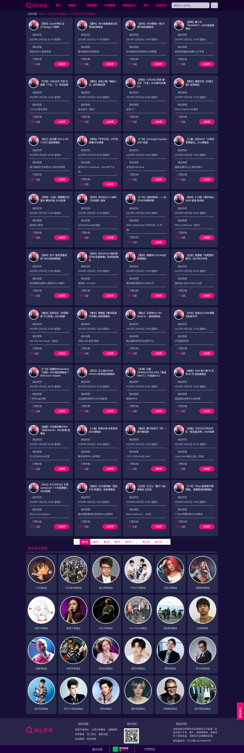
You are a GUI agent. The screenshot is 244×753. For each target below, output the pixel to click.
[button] (122, 749)
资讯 (146, 5)
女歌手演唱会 (98, 729)
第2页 (96, 541)
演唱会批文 (129, 5)
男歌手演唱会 (82, 729)
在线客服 (79, 738)
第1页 (85, 541)
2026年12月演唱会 (57, 13)
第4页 (117, 541)
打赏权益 (149, 749)
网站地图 (91, 738)
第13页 (146, 541)
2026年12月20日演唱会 (83, 13)
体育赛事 (109, 5)
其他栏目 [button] (161, 5)
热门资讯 (91, 734)
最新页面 (103, 734)
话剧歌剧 (91, 5)
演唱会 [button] (72, 5)
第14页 (158, 541)
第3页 (107, 541)
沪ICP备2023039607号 (199, 740)
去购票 (61, 64)
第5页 (128, 541)
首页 (58, 5)
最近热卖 (97, 749)
